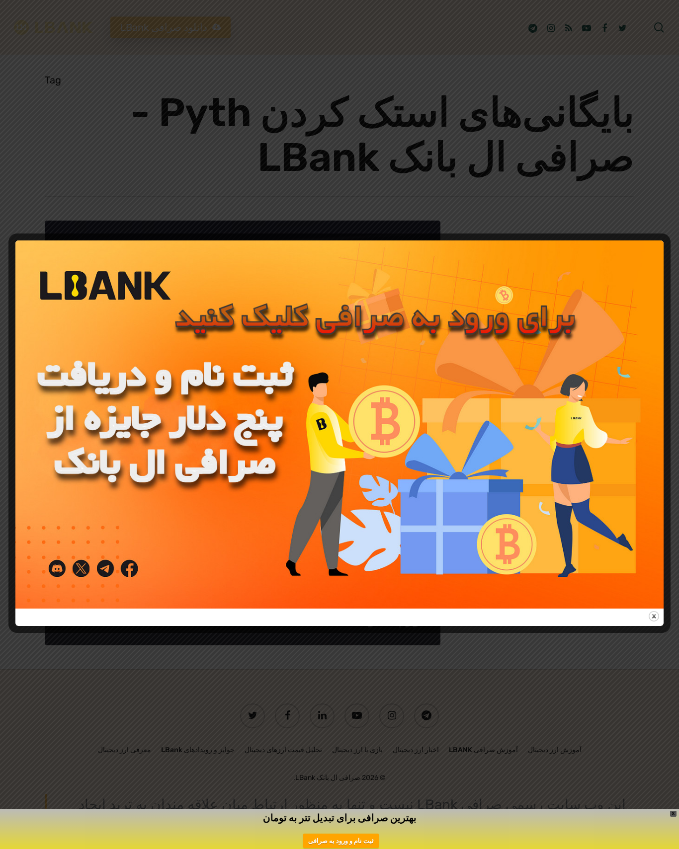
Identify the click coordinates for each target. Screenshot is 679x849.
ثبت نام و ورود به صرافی (341, 841)
